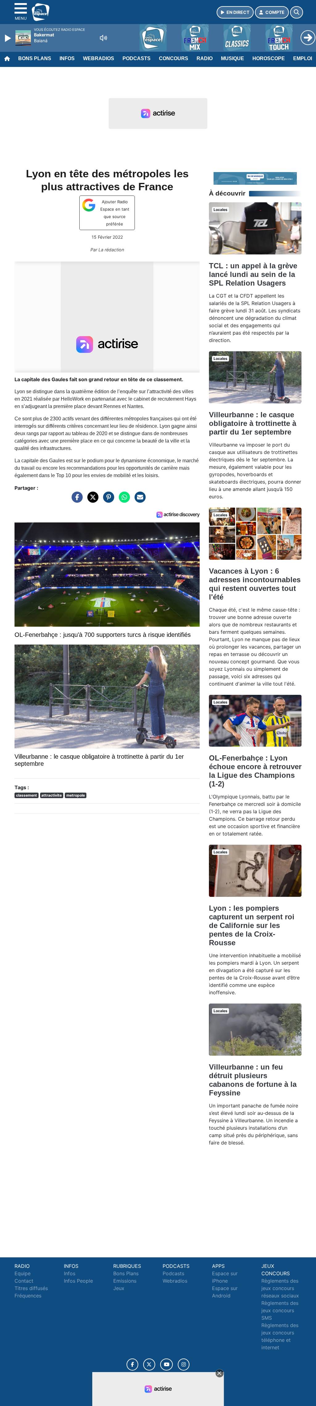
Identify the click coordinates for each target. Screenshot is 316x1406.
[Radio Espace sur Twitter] (149, 1365)
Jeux (118, 1288)
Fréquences (28, 1296)
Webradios (98, 58)
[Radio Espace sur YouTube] (166, 1365)
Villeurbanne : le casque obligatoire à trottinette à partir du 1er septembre (252, 423)
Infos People (78, 1281)
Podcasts (137, 58)
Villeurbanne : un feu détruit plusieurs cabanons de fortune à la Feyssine (253, 1080)
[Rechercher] (296, 12)
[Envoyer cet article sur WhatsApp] (123, 500)
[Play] (8, 38)
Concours (173, 58)
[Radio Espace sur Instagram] (183, 1365)
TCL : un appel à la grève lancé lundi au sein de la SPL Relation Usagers (253, 274)
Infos (67, 58)
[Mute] (103, 38)
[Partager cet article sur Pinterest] (107, 500)
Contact (24, 1281)
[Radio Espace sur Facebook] (132, 1365)
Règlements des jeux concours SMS (279, 1310)
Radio (205, 58)
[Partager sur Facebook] (76, 500)
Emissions (124, 1281)
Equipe (23, 1273)
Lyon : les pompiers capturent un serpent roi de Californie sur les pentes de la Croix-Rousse (251, 925)
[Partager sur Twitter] (91, 500)
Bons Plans (34, 58)
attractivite (51, 795)
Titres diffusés (31, 1288)
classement (26, 795)
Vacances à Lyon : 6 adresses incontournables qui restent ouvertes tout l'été (255, 584)
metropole (75, 795)
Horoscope (268, 58)
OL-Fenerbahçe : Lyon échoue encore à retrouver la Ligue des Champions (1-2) (255, 771)
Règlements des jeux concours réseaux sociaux (280, 1288)
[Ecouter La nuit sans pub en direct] (255, 178)
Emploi (302, 58)
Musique (232, 58)
